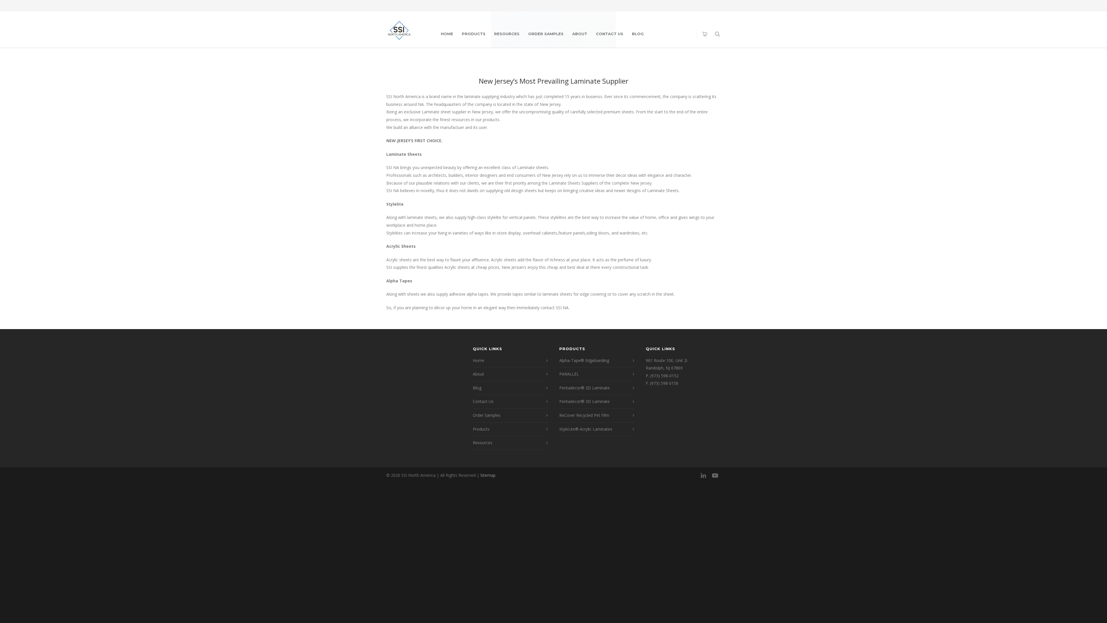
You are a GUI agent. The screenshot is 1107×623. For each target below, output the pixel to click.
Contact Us (609, 33)
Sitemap (488, 475)
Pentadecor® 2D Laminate (584, 388)
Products (473, 33)
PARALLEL (569, 374)
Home (447, 33)
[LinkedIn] (703, 475)
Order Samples (546, 33)
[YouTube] (715, 475)
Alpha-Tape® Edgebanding (584, 360)
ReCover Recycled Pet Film (584, 415)
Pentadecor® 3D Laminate (584, 401)
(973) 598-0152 (664, 375)
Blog (638, 33)
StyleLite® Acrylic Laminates (585, 429)
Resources (506, 33)
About (579, 33)
